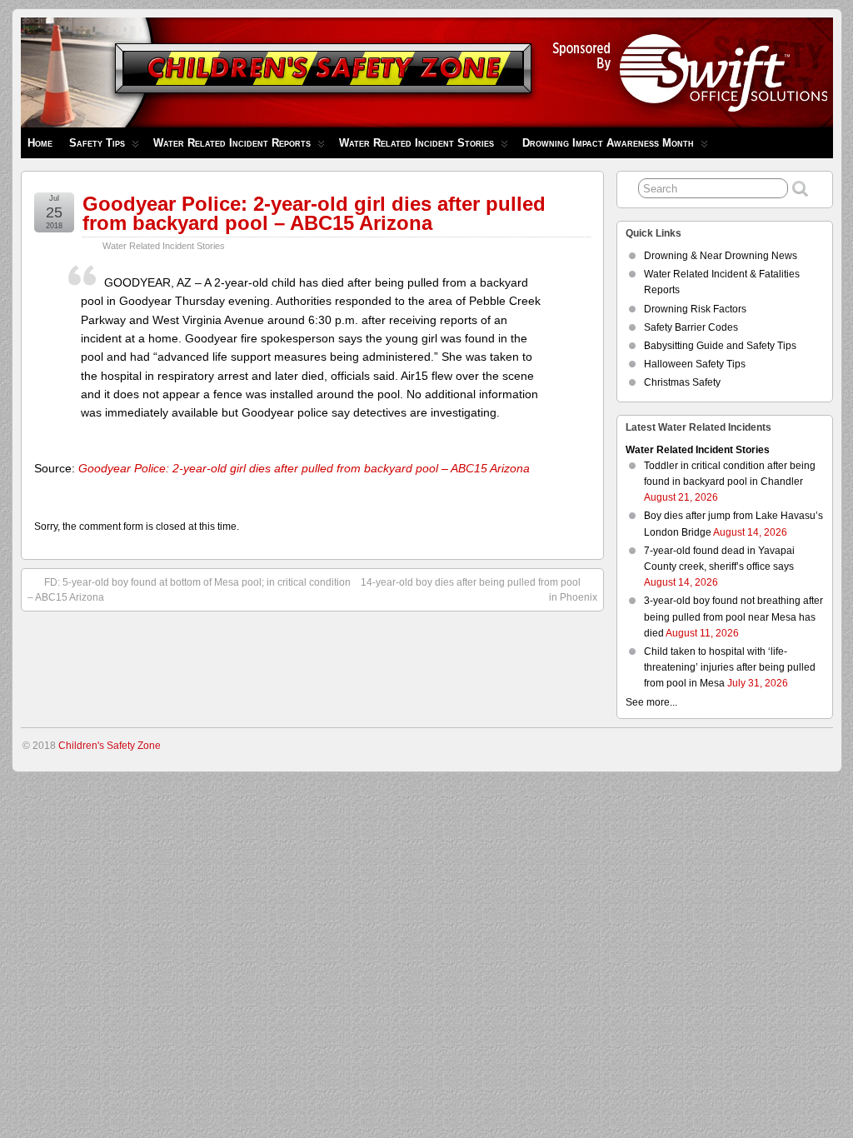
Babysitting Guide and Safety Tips (720, 346)
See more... (651, 702)
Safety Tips (97, 143)
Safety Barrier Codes (691, 327)
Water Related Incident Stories (416, 143)
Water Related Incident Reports (232, 143)
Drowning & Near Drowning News (720, 256)
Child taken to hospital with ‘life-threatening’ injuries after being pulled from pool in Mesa (730, 667)
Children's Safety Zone (109, 745)
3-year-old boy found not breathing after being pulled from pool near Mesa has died (733, 616)
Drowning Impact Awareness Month (608, 143)
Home (39, 143)
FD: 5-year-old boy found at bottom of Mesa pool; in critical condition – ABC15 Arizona (189, 589)
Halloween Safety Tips (695, 364)
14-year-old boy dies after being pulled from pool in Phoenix (478, 589)
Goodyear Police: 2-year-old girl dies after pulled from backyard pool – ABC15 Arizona (314, 213)
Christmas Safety (682, 382)
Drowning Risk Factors (695, 309)
